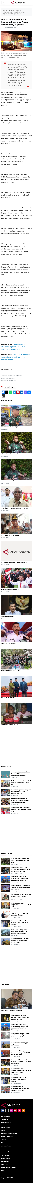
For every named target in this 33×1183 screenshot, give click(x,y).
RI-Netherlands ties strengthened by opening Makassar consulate (20, 1088)
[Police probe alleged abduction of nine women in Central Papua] (16, 524)
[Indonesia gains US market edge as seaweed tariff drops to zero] (5, 941)
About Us (4, 1164)
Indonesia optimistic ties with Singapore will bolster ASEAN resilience (20, 914)
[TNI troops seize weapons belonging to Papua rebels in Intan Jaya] (16, 659)
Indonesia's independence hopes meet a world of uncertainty (15, 696)
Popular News (6, 853)
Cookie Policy (5, 1161)
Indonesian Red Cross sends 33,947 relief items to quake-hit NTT (21, 809)
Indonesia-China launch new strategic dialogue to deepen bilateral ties (21, 1061)
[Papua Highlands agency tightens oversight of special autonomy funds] (16, 496)
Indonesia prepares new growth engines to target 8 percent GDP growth (20, 869)
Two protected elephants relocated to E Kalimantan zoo (20, 860)
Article (3, 1140)
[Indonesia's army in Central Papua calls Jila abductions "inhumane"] (16, 442)
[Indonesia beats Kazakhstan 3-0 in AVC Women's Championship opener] (5, 774)
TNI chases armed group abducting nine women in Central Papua (15, 480)
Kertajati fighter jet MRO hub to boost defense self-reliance (21, 896)
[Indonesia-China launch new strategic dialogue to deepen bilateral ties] (5, 1062)
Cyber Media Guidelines (9, 1167)
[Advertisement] (16, 747)
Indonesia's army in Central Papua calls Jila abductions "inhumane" (16, 453)
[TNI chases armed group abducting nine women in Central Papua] (16, 469)
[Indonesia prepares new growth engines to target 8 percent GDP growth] (5, 870)
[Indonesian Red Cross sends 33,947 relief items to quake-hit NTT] (5, 810)
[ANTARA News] (18, 2)
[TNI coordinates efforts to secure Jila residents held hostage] (16, 415)
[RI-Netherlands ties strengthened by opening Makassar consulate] (5, 1089)
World (3, 1130)
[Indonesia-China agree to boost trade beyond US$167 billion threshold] (5, 1053)
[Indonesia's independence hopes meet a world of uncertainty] (16, 686)
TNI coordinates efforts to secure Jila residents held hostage (14, 426)
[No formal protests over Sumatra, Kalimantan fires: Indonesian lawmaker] (5, 801)
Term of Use (5, 1155)
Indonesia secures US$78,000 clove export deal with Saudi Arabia (21, 905)
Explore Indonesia (7, 1136)
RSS (2, 1171)
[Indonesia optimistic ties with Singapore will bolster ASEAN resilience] (5, 914)
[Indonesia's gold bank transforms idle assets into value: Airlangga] (5, 1018)
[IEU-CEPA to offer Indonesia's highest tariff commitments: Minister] (16, 999)
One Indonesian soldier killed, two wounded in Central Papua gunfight (13, 561)
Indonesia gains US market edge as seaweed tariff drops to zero (20, 940)
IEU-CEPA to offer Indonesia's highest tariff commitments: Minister (14, 1009)
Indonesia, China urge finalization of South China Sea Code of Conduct (20, 878)
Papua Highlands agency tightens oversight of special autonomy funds (14, 507)
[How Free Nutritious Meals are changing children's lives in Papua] (16, 713)
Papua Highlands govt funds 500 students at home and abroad (16, 642)
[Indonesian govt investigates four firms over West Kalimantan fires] (5, 792)
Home (6, 10)
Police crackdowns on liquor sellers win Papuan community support (15, 13)
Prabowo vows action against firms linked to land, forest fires (21, 782)
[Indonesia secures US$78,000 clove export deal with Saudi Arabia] (5, 906)
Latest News (6, 766)
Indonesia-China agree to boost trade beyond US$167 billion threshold (20, 1053)
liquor (13, 387)
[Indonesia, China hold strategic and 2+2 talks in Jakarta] (5, 923)
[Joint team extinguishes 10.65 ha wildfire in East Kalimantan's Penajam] (5, 932)
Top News (5, 984)
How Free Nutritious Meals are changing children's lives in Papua (15, 723)
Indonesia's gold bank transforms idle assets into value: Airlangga (20, 1017)
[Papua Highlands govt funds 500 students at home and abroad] (16, 632)
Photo (3, 1143)
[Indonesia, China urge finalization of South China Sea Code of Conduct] (5, 879)
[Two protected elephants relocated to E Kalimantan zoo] (5, 861)
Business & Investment (9, 1133)
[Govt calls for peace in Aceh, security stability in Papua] (16, 605)
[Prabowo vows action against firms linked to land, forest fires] (5, 783)
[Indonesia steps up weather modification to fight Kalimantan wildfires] (5, 1036)
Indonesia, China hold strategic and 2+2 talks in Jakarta (19, 922)
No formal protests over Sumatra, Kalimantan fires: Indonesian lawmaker (20, 800)
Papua (7, 387)
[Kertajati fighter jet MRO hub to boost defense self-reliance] (5, 897)
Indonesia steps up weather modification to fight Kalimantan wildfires (20, 1035)
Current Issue (14, 10)
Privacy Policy (5, 1158)
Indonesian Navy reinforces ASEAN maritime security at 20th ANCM (20, 887)
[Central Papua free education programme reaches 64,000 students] (16, 578)
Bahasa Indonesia (7, 1152)
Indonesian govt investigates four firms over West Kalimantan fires (21, 791)
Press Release (6, 1146)
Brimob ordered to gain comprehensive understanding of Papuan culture (16, 357)
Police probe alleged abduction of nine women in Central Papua (15, 534)
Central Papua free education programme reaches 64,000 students (16, 588)
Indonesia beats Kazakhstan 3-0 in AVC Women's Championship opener (20, 774)
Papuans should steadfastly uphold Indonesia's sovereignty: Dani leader (13, 346)
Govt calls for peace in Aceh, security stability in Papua (14, 615)
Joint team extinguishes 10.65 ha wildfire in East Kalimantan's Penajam (19, 931)
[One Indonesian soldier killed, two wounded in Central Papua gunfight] (16, 551)
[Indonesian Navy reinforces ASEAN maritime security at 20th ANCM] (5, 888)
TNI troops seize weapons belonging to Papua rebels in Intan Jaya (15, 669)
